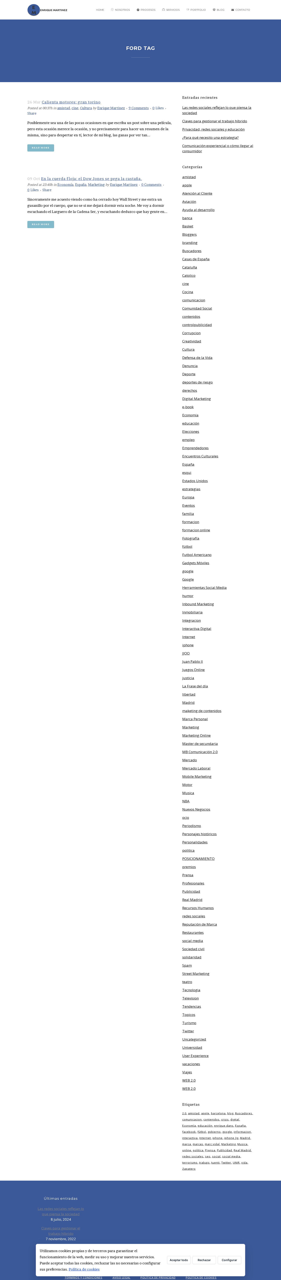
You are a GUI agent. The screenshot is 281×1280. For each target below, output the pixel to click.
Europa (188, 497)
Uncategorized (194, 1039)
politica (188, 850)
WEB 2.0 (189, 1080)
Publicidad (191, 891)
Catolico (188, 275)
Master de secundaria (200, 743)
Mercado (189, 760)
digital (234, 1119)
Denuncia (190, 365)
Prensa (187, 875)
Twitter (188, 1031)
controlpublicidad (197, 324)
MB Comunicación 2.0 (200, 751)
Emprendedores (195, 448)
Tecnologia (191, 990)
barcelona (218, 1113)
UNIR (236, 1162)
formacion (190, 521)
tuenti (215, 1162)
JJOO (186, 653)
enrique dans (223, 1125)
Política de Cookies (201, 1277)
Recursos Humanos (198, 907)
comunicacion (193, 300)
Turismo (189, 1022)
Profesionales (193, 883)
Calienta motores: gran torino (71, 102)
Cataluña (189, 267)
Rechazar (204, 1260)
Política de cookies (84, 1269)
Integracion (191, 620)
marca (186, 1144)
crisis (225, 1119)
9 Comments (139, 108)
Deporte (188, 374)
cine (75, 108)
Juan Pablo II (192, 661)
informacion (242, 1132)
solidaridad (191, 957)
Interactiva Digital (196, 628)
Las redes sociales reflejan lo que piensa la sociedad (61, 1211)
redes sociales (193, 916)
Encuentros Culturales (200, 456)
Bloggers (189, 234)
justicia (188, 678)
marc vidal (212, 1144)
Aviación (189, 201)
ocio (185, 817)
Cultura (86, 108)
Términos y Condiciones (83, 1277)
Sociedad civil (193, 949)
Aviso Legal (121, 1277)
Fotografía (190, 538)
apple (187, 185)
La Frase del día (195, 686)
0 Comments (151, 185)
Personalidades (195, 842)
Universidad (192, 1047)
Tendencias (191, 1006)
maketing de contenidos (201, 710)
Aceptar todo (179, 1260)
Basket (187, 226)
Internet (188, 636)
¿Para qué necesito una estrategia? (210, 137)
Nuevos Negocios (196, 809)
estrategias (191, 489)
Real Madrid (192, 899)
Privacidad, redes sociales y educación (213, 129)
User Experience (195, 1055)
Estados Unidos (195, 480)
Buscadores (191, 250)
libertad (188, 694)
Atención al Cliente (197, 193)
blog (230, 1113)
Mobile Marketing (196, 776)
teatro (187, 981)
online (186, 1150)
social (216, 1156)
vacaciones (191, 1064)
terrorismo (189, 1162)
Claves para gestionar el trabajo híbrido (214, 121)
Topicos (188, 1014)
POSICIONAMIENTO (198, 858)
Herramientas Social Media (204, 587)
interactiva (190, 1138)
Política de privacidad (158, 1277)
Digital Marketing (196, 398)
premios (189, 866)
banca (187, 218)
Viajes (187, 1072)
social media (192, 940)
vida (244, 1162)
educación (190, 423)
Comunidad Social (197, 308)
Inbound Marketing (198, 604)
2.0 (184, 1113)
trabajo (204, 1162)
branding (189, 242)
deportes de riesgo (197, 382)
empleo (188, 439)
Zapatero (189, 1169)
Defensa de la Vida (197, 357)
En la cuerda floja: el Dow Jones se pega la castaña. (91, 179)
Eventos (188, 505)
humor (187, 595)
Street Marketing (195, 973)
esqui (186, 472)
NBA (185, 801)
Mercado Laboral (196, 768)
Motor (187, 784)
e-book (188, 406)
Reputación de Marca (199, 924)
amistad (63, 108)
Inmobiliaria (192, 612)
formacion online (196, 530)
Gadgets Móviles (195, 563)
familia (188, 513)
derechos (189, 390)
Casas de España (196, 259)
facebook (189, 1132)
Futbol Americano (196, 554)
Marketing (96, 185)
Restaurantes (193, 932)
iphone (188, 645)
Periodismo (191, 825)
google (187, 571)
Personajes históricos (199, 834)
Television (190, 998)
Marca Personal (195, 719)
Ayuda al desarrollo (198, 209)
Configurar (229, 1260)
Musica (188, 793)
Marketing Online (196, 735)
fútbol (187, 546)
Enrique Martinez (111, 108)
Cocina (187, 292)
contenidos (191, 316)
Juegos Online (193, 669)
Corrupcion (191, 333)
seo (207, 1156)
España (80, 185)
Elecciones (190, 431)
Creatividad (191, 341)
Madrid (188, 702)
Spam (187, 965)
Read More (41, 147)
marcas (198, 1144)
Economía (65, 185)
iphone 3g (231, 1138)
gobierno (214, 1132)
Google (188, 579)
